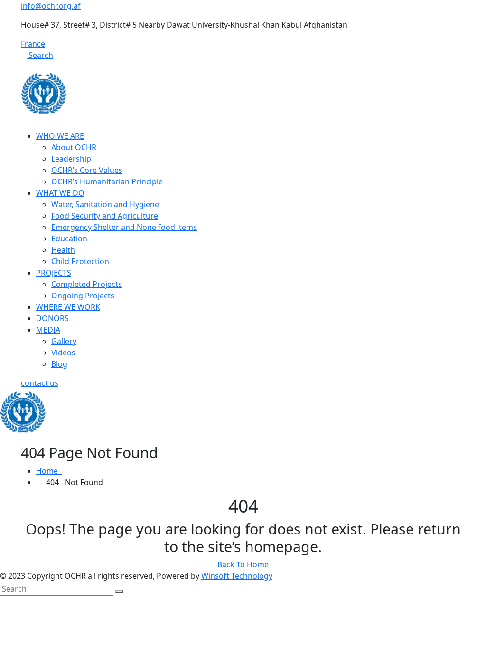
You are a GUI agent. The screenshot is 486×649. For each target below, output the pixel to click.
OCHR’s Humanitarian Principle (107, 181)
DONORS (52, 318)
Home (49, 471)
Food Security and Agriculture (104, 215)
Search (40, 55)
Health (63, 250)
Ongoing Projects (82, 295)
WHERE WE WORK (68, 307)
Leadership (71, 158)
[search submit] (119, 591)
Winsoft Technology (236, 576)
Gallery (63, 341)
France (33, 43)
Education (69, 238)
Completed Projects (86, 284)
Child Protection (80, 261)
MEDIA (48, 329)
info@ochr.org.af (51, 5)
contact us (39, 383)
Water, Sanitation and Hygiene (105, 204)
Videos (63, 352)
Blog (59, 364)
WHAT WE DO (60, 193)
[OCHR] (43, 92)
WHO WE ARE (60, 136)
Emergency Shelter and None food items (124, 227)
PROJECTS (53, 272)
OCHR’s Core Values (86, 170)
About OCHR (73, 147)
